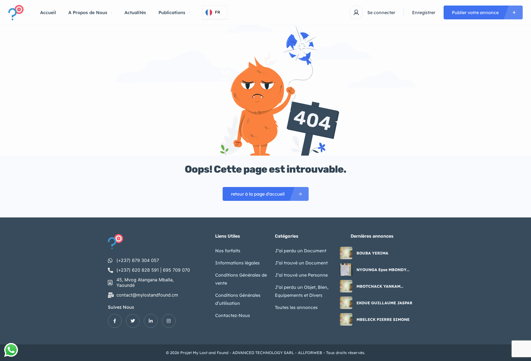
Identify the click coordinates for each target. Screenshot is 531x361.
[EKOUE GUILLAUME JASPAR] (346, 303)
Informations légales (237, 263)
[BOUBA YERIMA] (346, 253)
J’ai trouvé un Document (301, 263)
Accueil (48, 12)
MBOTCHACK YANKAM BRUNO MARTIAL (378, 286)
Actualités (135, 12)
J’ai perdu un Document (300, 250)
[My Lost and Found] (16, 12)
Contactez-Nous (232, 315)
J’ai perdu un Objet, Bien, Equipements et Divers (301, 291)
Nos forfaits (227, 250)
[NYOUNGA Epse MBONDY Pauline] (346, 269)
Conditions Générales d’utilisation (238, 299)
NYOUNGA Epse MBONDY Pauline (381, 270)
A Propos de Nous (87, 12)
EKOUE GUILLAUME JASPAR (384, 303)
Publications (171, 12)
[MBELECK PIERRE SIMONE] (346, 319)
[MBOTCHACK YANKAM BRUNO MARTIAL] (346, 286)
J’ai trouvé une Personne (301, 275)
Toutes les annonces (296, 307)
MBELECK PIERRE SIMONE (383, 319)
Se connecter (381, 12)
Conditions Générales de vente (241, 279)
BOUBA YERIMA (372, 253)
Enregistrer (423, 12)
